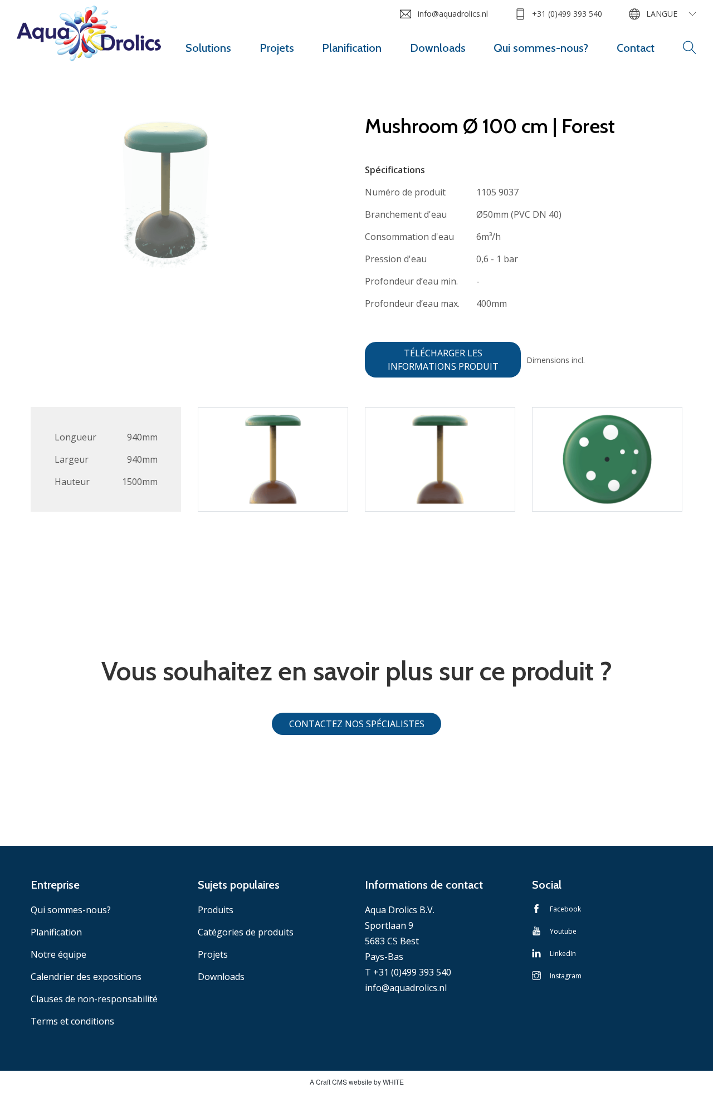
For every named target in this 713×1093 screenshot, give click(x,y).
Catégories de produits (246, 932)
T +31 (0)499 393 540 (408, 972)
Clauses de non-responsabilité (94, 999)
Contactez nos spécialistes (356, 724)
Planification (352, 48)
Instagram (566, 976)
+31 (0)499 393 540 (567, 13)
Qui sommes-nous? (541, 48)
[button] (689, 48)
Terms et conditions (72, 1021)
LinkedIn (563, 953)
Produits (215, 910)
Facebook (565, 909)
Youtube (563, 931)
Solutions (208, 48)
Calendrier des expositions (86, 977)
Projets (277, 48)
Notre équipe (58, 954)
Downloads (438, 48)
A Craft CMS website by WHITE (357, 1081)
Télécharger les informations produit (443, 359)
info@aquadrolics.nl (452, 13)
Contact (636, 48)
